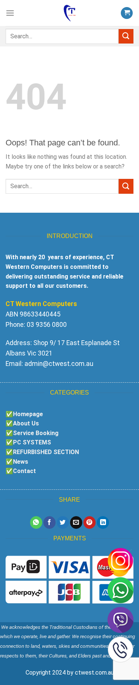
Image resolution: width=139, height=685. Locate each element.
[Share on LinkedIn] (103, 522)
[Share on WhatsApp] (36, 522)
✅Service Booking (32, 433)
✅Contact (21, 471)
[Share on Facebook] (49, 522)
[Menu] (10, 13)
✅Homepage (24, 414)
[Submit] (126, 36)
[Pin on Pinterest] (89, 522)
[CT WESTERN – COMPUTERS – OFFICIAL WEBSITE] (70, 13)
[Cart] (127, 13)
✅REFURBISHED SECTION (42, 452)
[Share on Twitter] (63, 522)
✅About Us (22, 423)
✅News (17, 461)
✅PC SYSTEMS (28, 442)
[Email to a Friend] (76, 522)
